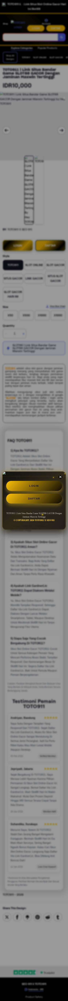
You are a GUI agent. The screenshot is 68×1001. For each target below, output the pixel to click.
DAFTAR (34, 498)
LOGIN (34, 485)
